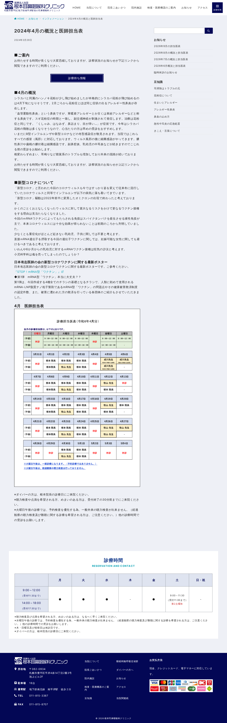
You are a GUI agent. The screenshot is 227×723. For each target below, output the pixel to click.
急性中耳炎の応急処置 (167, 123)
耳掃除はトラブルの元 (167, 88)
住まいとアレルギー (166, 102)
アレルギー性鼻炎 (164, 109)
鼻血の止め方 (162, 116)
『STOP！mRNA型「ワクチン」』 (37, 271)
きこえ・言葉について (167, 130)
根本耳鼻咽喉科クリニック (117, 718)
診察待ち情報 (77, 78)
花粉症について (163, 95)
